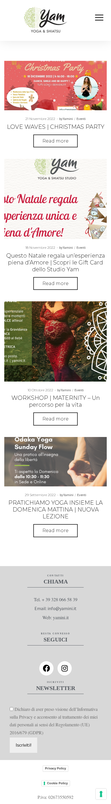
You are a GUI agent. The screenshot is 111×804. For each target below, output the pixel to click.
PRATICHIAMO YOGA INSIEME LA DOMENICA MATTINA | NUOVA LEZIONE (55, 509)
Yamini (66, 119)
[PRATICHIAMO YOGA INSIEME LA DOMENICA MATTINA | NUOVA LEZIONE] (55, 461)
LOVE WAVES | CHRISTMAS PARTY (55, 126)
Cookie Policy (57, 783)
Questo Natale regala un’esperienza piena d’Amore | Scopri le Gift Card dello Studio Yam (55, 262)
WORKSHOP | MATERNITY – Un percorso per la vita (55, 401)
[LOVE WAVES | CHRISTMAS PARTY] (55, 85)
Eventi (81, 119)
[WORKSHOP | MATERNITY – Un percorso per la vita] (55, 341)
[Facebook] (46, 668)
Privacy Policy (55, 768)
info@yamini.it (62, 608)
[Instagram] (64, 668)
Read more (55, 141)
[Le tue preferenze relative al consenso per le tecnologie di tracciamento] (101, 794)
